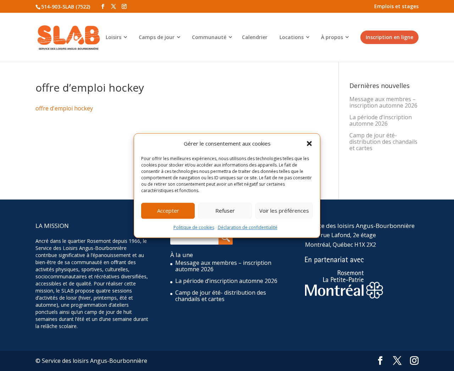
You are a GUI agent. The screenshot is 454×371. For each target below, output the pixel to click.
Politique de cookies (193, 227)
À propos (332, 37)
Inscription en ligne (389, 37)
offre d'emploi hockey (64, 108)
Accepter (168, 210)
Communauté (209, 37)
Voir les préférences (284, 210)
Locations (291, 37)
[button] (309, 143)
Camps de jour (157, 37)
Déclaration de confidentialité (247, 227)
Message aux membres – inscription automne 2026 (383, 102)
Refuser (225, 210)
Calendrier (254, 37)
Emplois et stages (396, 6)
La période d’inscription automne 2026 (380, 120)
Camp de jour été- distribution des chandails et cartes (383, 141)
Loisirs (113, 37)
